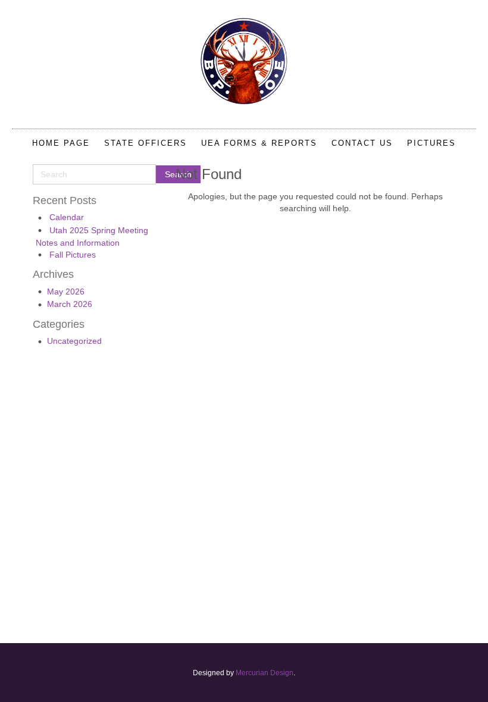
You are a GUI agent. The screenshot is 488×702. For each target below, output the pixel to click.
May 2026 (66, 291)
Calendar (66, 217)
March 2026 (69, 304)
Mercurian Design (264, 673)
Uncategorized (74, 341)
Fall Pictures (72, 254)
